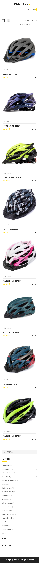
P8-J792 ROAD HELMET (12, 333)
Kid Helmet (5, 499)
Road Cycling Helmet (8, 480)
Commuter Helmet (8, 514)
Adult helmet (6, 469)
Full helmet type (7, 503)
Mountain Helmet (7, 492)
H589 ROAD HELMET (10, 74)
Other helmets (6, 510)
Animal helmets (7, 507)
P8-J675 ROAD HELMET (12, 281)
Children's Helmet (7, 488)
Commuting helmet (8, 518)
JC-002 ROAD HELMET (11, 126)
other (3, 533)
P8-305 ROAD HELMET (11, 229)
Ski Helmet (5, 484)
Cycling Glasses (7, 529)
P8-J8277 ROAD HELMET (12, 384)
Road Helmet (6, 522)
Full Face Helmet (7, 473)
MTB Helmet (6, 477)
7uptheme (17, 560)
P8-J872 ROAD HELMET (12, 436)
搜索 (4, 452)
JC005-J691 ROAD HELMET (13, 178)
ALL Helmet (5, 465)
